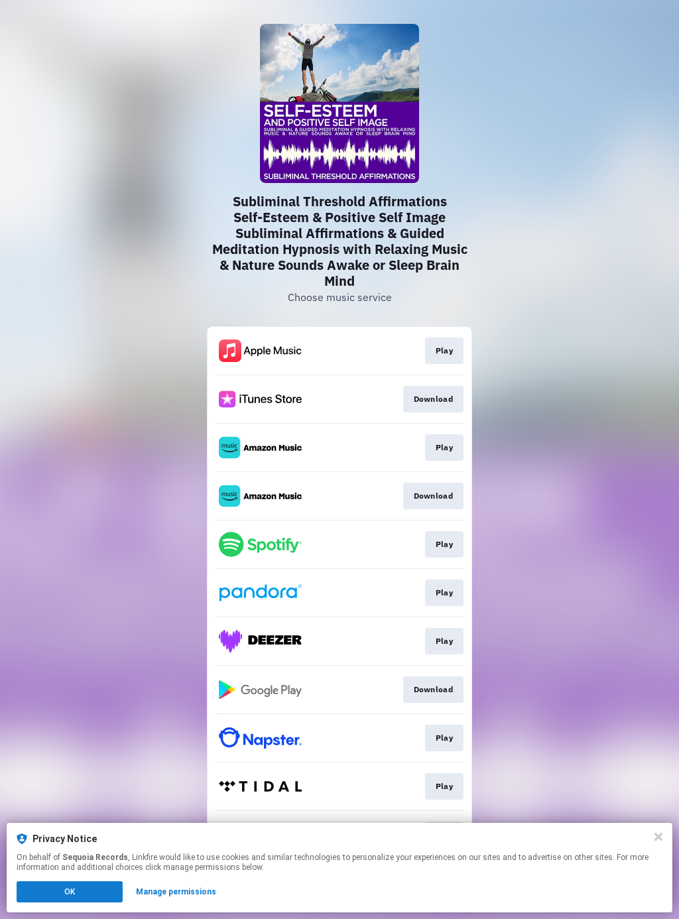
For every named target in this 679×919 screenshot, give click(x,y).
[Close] (658, 836)
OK (69, 891)
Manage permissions (176, 891)
